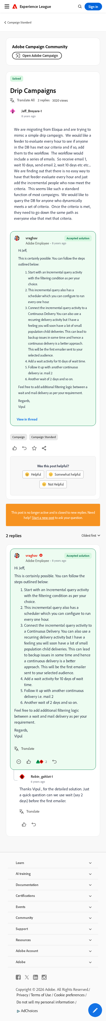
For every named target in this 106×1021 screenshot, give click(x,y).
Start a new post (43, 517)
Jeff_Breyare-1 (31, 111)
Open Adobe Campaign (40, 55)
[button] (26, 100)
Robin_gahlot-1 (42, 776)
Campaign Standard (19, 22)
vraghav (31, 238)
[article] (53, 659)
